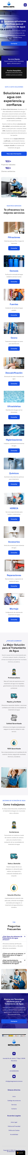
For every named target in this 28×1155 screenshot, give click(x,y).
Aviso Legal (14, 1122)
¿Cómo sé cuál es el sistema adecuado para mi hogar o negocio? (12, 955)
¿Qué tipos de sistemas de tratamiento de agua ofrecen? (12, 938)
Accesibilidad (14, 1134)
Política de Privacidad (14, 1126)
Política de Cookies (14, 1130)
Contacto (14, 1109)
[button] (2, 22)
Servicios (14, 1104)
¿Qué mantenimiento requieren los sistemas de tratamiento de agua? (12, 961)
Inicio (14, 1096)
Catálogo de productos (14, 1100)
